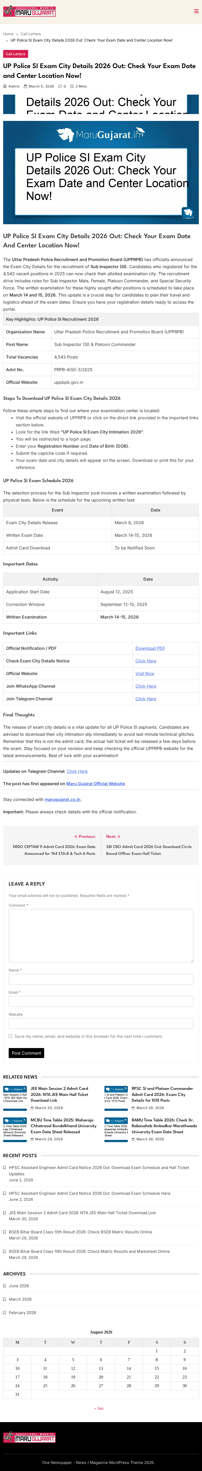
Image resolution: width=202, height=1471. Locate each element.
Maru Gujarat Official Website (95, 783)
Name (15, 970)
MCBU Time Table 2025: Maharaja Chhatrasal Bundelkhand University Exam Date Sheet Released (64, 1126)
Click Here (145, 660)
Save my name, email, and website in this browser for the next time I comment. (89, 1036)
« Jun (98, 1408)
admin (13, 86)
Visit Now (144, 673)
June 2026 (19, 1285)
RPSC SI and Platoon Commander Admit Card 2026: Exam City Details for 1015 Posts (162, 1095)
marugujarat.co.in (62, 799)
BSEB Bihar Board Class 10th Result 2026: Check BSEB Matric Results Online (80, 1231)
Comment (18, 905)
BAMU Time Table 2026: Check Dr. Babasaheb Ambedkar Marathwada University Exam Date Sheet (164, 1126)
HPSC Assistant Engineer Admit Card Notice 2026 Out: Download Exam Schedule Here (89, 1193)
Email (15, 992)
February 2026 (22, 1312)
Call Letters (16, 54)
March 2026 (20, 1299)
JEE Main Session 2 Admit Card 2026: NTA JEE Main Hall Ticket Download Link (59, 1095)
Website (16, 1014)
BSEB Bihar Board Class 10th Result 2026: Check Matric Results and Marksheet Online (89, 1251)
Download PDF (150, 648)
